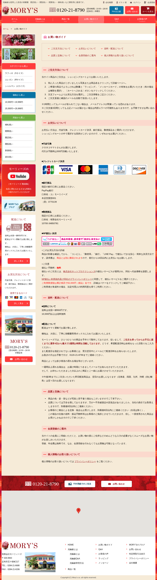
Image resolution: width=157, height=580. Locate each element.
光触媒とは (73, 549)
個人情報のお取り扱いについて (119, 55)
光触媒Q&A (75, 558)
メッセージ (103, 563)
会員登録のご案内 (87, 55)
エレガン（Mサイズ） (15, 79)
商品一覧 (72, 569)
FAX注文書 (116, 11)
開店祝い (9, 137)
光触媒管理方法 (77, 563)
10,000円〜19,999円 (14, 102)
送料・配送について (113, 48)
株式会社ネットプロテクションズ (79, 271)
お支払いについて (87, 48)
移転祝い (9, 124)
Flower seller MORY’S (20, 11)
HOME (71, 545)
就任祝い (9, 157)
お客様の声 (103, 554)
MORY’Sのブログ (137, 545)
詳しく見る (18, 261)
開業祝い (9, 131)
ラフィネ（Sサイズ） (14, 73)
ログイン (137, 2)
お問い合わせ (132, 11)
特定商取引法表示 (137, 554)
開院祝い (9, 144)
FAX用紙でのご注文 (82, 484)
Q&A (100, 549)
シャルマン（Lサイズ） (15, 86)
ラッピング (103, 558)
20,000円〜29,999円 (14, 108)
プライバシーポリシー (85, 461)
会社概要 (109, 2)
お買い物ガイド (105, 545)
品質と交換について (60, 55)
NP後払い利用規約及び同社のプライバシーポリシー (67, 279)
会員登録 (151, 2)
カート (147, 11)
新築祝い (9, 150)
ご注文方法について (60, 48)
